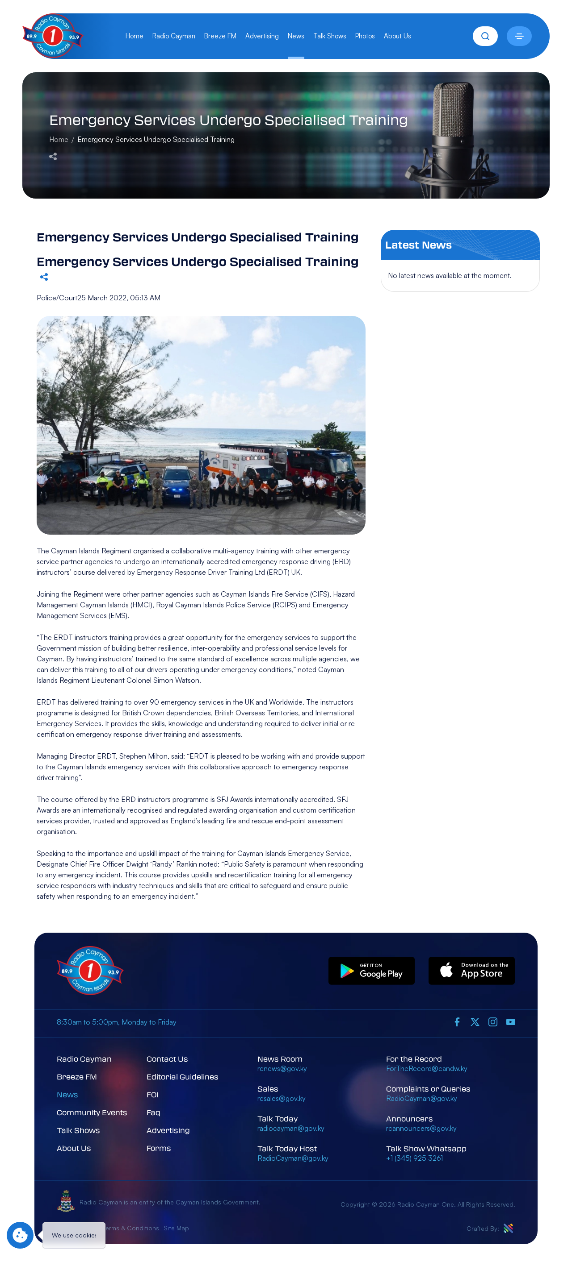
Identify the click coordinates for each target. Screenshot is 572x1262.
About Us (397, 36)
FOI (153, 1094)
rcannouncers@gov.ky (421, 1128)
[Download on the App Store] (472, 971)
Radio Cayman (173, 36)
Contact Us (167, 1059)
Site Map (176, 1228)
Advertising (262, 36)
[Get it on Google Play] (371, 971)
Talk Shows (329, 36)
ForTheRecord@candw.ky (426, 1068)
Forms (159, 1148)
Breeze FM (220, 36)
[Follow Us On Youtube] (510, 1021)
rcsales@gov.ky (281, 1098)
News (296, 36)
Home (134, 36)
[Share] (53, 155)
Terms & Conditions (131, 1228)
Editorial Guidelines (183, 1076)
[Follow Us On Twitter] (475, 1021)
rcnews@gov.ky (282, 1068)
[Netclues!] (508, 1228)
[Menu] (519, 36)
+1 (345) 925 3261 (414, 1158)
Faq (153, 1112)
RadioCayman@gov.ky (292, 1158)
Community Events (92, 1112)
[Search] (485, 36)
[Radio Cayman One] (53, 55)
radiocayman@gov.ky (290, 1128)
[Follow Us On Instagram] (492, 1021)
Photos (365, 36)
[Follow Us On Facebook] (457, 1021)
